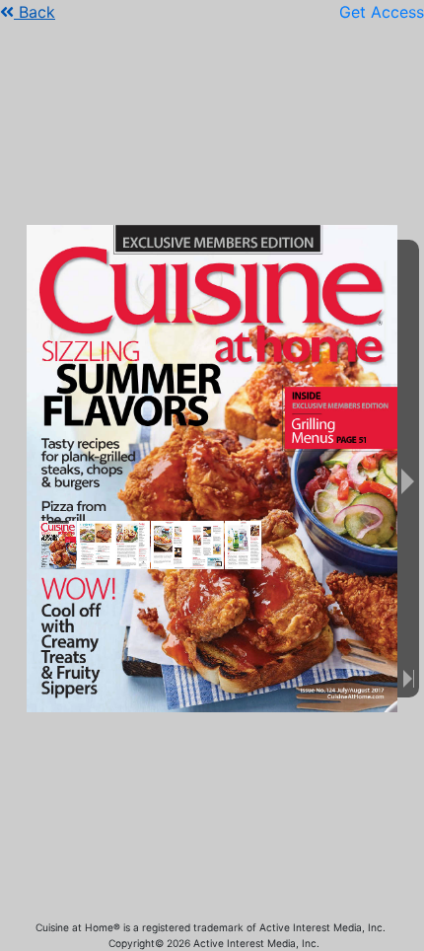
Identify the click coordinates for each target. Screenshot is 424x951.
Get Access (381, 12)
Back (34, 12)
